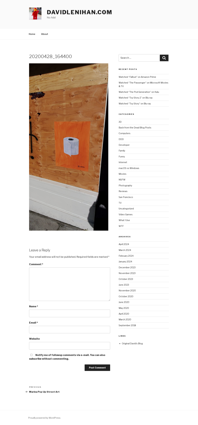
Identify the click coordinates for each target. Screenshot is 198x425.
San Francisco (126, 197)
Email (33, 322)
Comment (36, 264)
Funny (122, 156)
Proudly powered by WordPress (44, 417)
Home (32, 34)
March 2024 (125, 250)
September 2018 (127, 325)
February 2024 (126, 255)
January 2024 (125, 261)
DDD (121, 139)
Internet (123, 162)
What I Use (124, 220)
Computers (124, 133)
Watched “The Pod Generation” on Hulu (139, 92)
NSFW (122, 179)
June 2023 (124, 284)
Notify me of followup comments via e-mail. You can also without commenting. (67, 357)
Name (33, 306)
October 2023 (126, 279)
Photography (125, 185)
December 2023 (127, 267)
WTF (121, 226)
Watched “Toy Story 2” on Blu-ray (136, 97)
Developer (124, 145)
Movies (122, 174)
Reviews (123, 191)
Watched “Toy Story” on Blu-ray (135, 103)
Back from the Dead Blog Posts (135, 127)
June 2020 (124, 302)
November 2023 (127, 273)
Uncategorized (126, 208)
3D (120, 121)
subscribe (35, 358)
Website (34, 338)
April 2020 (124, 313)
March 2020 (125, 319)
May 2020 (124, 308)
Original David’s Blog (132, 343)
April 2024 (124, 244)
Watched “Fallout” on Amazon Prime (137, 77)
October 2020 (126, 296)
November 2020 (127, 290)
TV (120, 203)
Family (122, 150)
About (44, 34)
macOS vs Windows (129, 168)
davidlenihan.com (79, 12)
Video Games (126, 214)
